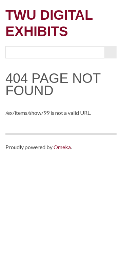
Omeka (62, 147)
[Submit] (110, 52)
